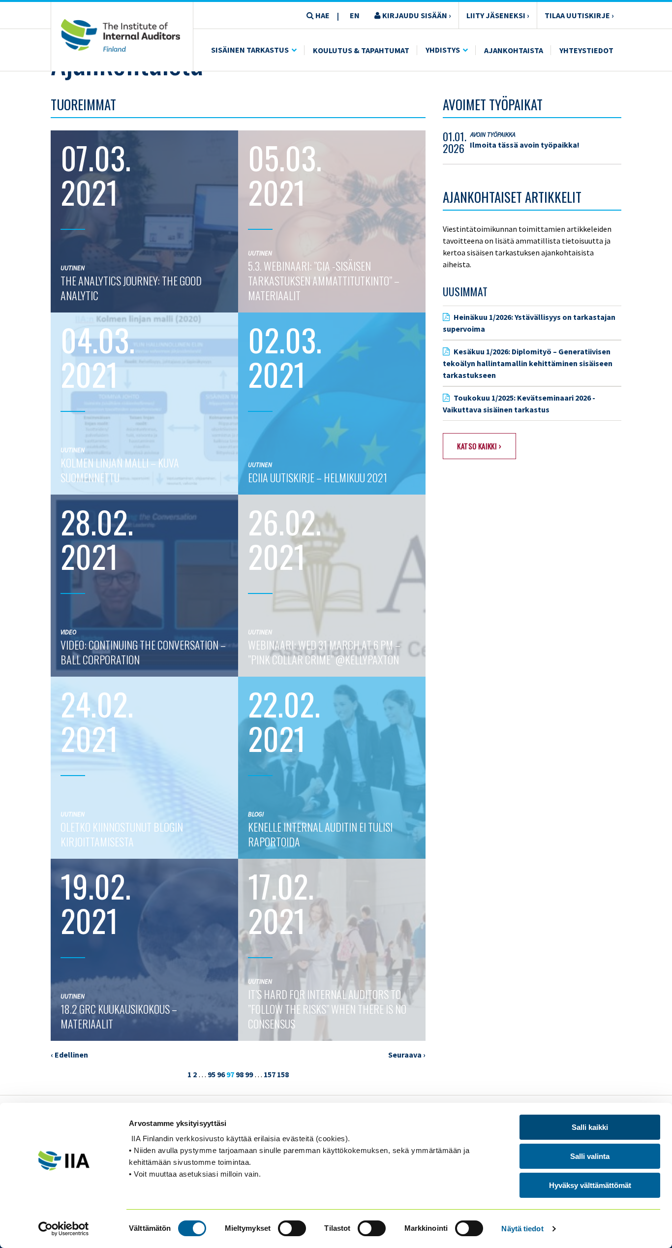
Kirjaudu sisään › (416, 15)
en (355, 15)
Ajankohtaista (513, 50)
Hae (322, 15)
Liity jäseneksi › (497, 15)
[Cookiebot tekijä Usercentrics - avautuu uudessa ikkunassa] (64, 1228)
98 (240, 1074)
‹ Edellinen (69, 1055)
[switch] (292, 1228)
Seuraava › (407, 1055)
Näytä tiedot (522, 1228)
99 (249, 1074)
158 (283, 1074)
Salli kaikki (590, 1127)
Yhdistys (443, 50)
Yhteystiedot (586, 50)
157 (269, 1074)
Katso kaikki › (479, 445)
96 (221, 1074)
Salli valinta (590, 1156)
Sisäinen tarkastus (250, 50)
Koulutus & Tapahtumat (361, 50)
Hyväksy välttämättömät (590, 1185)
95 (211, 1074)
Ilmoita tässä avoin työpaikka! (525, 145)
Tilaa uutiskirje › (579, 15)
